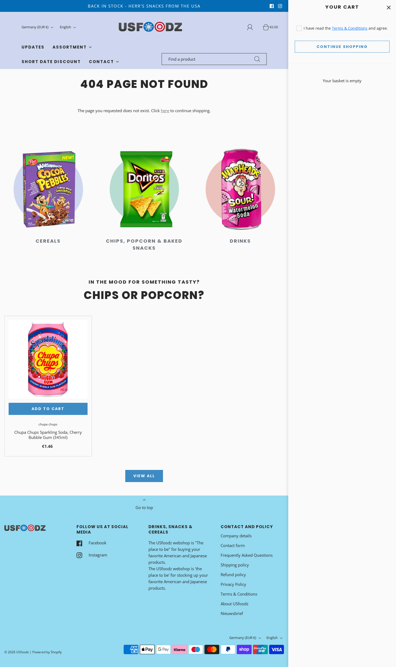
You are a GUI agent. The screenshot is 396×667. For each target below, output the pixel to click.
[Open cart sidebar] (388, 7)
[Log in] (253, 27)
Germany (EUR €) (35, 27)
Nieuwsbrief (232, 613)
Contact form (233, 545)
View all (144, 476)
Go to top (144, 507)
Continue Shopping (342, 46)
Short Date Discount (51, 61)
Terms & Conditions (349, 28)
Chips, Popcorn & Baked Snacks (144, 244)
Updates (33, 47)
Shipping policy (235, 565)
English (66, 27)
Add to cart (48, 408)
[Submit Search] (257, 59)
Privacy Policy (233, 584)
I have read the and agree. (346, 28)
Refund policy (233, 574)
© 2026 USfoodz (16, 652)
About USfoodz (234, 603)
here (165, 110)
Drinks (240, 241)
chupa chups (48, 424)
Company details (236, 535)
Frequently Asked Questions (247, 555)
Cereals (48, 241)
